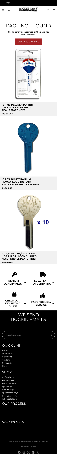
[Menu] (3, 10)
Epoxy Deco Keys (10, 393)
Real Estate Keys (9, 396)
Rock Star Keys (9, 383)
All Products (8, 377)
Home (5, 350)
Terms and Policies (28, 447)
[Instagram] (23, 452)
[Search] (9, 10)
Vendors (6, 360)
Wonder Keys (8, 389)
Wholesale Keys (9, 399)
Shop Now (7, 353)
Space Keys (7, 386)
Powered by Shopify (40, 441)
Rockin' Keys (8, 380)
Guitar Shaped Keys (23, 441)
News (4, 366)
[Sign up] (51, 335)
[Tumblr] (37, 452)
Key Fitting (7, 357)
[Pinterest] (33, 452)
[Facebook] (19, 452)
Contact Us (7, 363)
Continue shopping (28, 42)
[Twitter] (28, 452)
